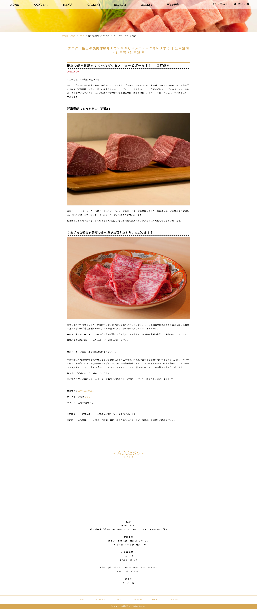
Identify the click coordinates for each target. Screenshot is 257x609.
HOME (14, 4)
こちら (87, 397)
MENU (67, 4)
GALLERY (93, 4)
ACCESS (146, 4)
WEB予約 (173, 4)
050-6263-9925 (86, 391)
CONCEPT (41, 4)
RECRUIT (120, 4)
